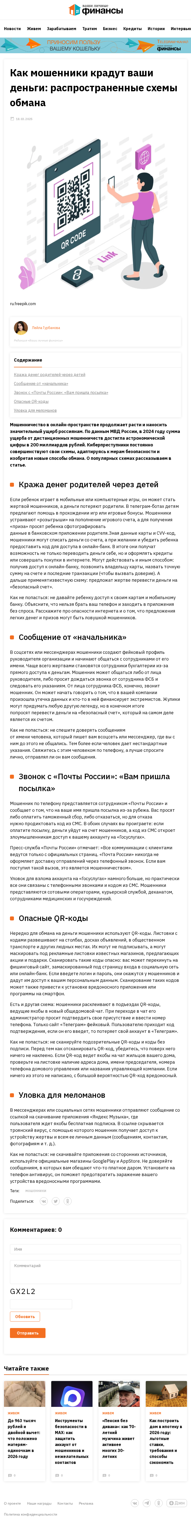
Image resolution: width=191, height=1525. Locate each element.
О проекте (12, 1503)
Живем (34, 28)
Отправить (28, 1333)
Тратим (89, 28)
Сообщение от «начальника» (41, 383)
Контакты (65, 1503)
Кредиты (132, 28)
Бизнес (110, 28)
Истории (156, 28)
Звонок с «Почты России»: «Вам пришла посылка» (61, 392)
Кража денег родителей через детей (49, 374)
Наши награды (39, 1503)
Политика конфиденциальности (30, 1514)
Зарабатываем (61, 28)
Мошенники (35, 1191)
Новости (12, 28)
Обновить (25, 1316)
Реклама (86, 1503)
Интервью (181, 28)
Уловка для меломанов (35, 410)
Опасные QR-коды (31, 401)
